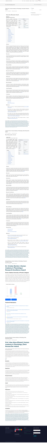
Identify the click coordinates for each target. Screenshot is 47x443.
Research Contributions (11, 34)
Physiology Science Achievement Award (11, 333)
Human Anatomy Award (22, 123)
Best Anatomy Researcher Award (12, 415)
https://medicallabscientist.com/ (13, 118)
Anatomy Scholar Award (25, 122)
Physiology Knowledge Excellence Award (17, 332)
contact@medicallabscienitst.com (27, 430)
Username (35, 429)
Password (35, 431)
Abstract (9, 29)
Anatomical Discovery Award (15, 120)
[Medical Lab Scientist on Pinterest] (15, 431)
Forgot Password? (35, 438)
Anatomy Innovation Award (23, 414)
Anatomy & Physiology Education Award (16, 413)
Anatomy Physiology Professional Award (21, 326)
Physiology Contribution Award (25, 255)
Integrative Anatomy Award (14, 331)
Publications (9, 35)
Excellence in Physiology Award (19, 253)
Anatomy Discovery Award (16, 250)
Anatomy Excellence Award (17, 414)
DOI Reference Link (10, 230)
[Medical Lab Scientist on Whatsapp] (20, 429)
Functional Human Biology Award (22, 328)
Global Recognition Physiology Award (18, 416)
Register (34, 437)
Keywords (9, 30)
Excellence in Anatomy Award (12, 253)
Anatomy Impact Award (21, 250)
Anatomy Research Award (19, 122)
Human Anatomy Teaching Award (19, 330)
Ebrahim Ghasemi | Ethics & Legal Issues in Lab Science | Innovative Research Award (36, 14)
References (9, 41)
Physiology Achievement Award (18, 255)
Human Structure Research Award (19, 124)
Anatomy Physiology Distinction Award (23, 324)
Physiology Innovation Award (12, 126)
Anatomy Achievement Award (14, 121)
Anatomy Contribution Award (10, 250)
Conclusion (9, 161)
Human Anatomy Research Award (25, 329)
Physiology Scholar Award (20, 257)
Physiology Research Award (16, 419)
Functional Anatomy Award (15, 328)
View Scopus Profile (8, 299)
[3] (18, 80)
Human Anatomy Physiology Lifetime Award (17, 329)
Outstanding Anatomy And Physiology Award (15, 125)
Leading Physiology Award (20, 418)
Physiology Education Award (10, 332)
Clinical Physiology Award (16, 252)
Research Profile (10, 155)
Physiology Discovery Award (8, 256)
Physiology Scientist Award (26, 257)
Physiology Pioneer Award (25, 126)
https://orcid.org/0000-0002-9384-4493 (12, 238)
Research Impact (10, 36)
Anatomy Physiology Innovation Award (9, 325)
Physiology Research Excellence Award (13, 257)
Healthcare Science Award (8, 123)
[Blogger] (21, 429)
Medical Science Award (7, 125)
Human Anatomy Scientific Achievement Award (10, 330)
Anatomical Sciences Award (8, 121)
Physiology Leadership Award (19, 126)
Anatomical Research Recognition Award (22, 120)
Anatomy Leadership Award (8, 122)
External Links (10, 40)
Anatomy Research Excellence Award (16, 251)
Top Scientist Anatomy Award (13, 420)
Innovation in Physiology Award (22, 417)
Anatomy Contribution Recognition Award (9, 414)
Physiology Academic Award (12, 255)
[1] (10, 26)
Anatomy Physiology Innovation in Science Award (19, 325)
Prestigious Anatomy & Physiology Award (23, 419)
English (39, 0)
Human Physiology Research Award (15, 417)
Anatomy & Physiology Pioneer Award (25, 413)
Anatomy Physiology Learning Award (13, 326)
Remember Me (35, 434)
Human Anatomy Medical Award (8, 329)
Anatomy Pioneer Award (14, 122)
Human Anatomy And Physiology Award (15, 123)
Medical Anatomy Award (26, 124)
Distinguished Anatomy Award (23, 252)
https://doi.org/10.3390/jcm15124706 (12, 111)
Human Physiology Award (13, 124)
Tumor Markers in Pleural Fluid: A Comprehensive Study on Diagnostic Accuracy (16, 313)
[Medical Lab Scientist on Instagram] (18, 429)
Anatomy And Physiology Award (21, 121)
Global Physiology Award (11, 416)
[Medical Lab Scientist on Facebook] (15, 429)
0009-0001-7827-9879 (26, 27)
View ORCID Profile (14, 299)
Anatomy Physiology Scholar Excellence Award (13, 327)
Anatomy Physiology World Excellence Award (23, 327)
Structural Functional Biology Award (19, 333)
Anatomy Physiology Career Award (15, 324)
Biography (9, 120)
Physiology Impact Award (14, 256)
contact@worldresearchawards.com (28, 433)
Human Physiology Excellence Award (11, 254)
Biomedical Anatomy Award (11, 252)
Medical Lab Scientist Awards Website (12, 231)
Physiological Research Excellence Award (24, 125)
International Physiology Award (14, 418)
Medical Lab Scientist (9, 0)
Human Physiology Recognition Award (19, 254)
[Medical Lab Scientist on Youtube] (16, 429)
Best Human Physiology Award (19, 415)
